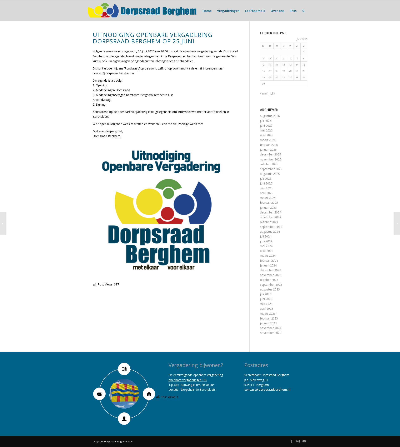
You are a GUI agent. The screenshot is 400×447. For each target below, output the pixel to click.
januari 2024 (268, 265)
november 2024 (270, 217)
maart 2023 (268, 314)
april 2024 (266, 251)
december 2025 (270, 154)
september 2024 (271, 227)
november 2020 (270, 333)
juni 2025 (266, 183)
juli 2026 (265, 121)
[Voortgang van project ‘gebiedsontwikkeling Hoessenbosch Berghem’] (397, 223)
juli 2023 (265, 294)
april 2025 (266, 193)
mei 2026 (266, 130)
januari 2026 (268, 150)
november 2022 (270, 328)
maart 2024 (268, 256)
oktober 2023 (269, 280)
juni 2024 (266, 241)
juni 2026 (266, 126)
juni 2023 (266, 299)
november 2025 (270, 159)
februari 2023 (269, 318)
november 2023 (270, 275)
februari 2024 (269, 261)
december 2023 (270, 270)
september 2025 (271, 169)
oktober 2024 (269, 222)
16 (263, 70)
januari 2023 (268, 323)
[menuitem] (207, 10)
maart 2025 (268, 198)
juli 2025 (265, 179)
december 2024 (270, 212)
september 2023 (271, 285)
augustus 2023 (270, 289)
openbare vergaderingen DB (188, 380)
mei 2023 (266, 304)
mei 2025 (266, 188)
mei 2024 (266, 246)
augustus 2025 (270, 174)
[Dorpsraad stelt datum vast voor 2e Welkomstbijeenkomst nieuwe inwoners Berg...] (3, 223)
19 (283, 70)
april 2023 (266, 309)
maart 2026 (268, 140)
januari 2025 (268, 208)
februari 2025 (269, 203)
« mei (263, 93)
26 (283, 77)
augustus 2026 (270, 116)
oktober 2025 (269, 164)
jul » (272, 93)
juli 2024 (265, 236)
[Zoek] (303, 10)
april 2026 (266, 135)
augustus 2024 (270, 232)
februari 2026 (269, 145)
